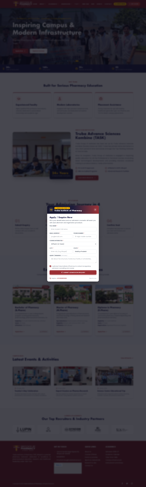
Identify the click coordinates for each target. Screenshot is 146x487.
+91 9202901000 (62, 278)
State (76, 248)
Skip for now (92, 278)
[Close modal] (95, 209)
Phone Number (79, 233)
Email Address (55, 233)
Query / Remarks (58, 255)
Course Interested (56, 240)
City (51, 248)
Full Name (53, 226)
